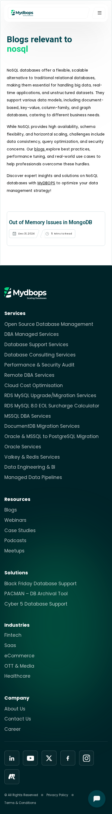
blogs (40, 149)
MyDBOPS (46, 183)
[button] (98, 13)
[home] (50, 13)
